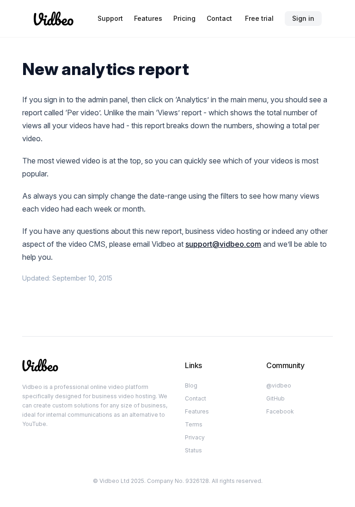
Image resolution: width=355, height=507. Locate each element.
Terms (193, 424)
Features (148, 18)
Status (193, 450)
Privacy (195, 437)
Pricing (184, 18)
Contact (219, 18)
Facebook (280, 411)
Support (110, 18)
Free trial (259, 18)
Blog (191, 385)
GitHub (275, 398)
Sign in (303, 18)
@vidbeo (278, 385)
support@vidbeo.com (223, 244)
